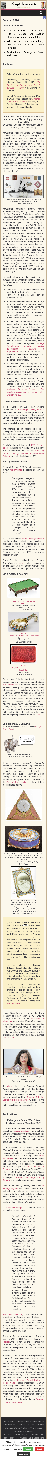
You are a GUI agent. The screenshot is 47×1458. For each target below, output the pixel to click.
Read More (23, 1454)
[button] (44, 17)
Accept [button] (28, 1449)
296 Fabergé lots (11, 684)
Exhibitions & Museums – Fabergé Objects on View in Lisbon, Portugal (25, 44)
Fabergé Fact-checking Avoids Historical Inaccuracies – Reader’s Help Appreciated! (25, 347)
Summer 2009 (13, 1003)
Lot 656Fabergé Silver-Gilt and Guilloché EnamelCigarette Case (23, 668)
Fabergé (6, 1342)
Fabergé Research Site (16, 782)
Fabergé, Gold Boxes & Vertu (23, 100)
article (9, 1086)
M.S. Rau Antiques (12, 1314)
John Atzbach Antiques (13, 1207)
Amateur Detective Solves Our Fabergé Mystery (23, 1099)
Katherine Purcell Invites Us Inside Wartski (23, 1382)
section (21, 563)
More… (39, 714)
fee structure (16, 469)
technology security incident (31, 409)
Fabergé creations (21, 1131)
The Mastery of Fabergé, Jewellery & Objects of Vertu (23, 85)
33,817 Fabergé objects (33, 538)
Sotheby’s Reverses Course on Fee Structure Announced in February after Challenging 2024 (25, 392)
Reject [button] (39, 1449)
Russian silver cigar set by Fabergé (23, 1179)
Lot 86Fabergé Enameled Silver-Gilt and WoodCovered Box (23, 601)
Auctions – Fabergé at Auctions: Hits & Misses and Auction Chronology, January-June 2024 (25, 34)
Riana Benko (8, 1037)
